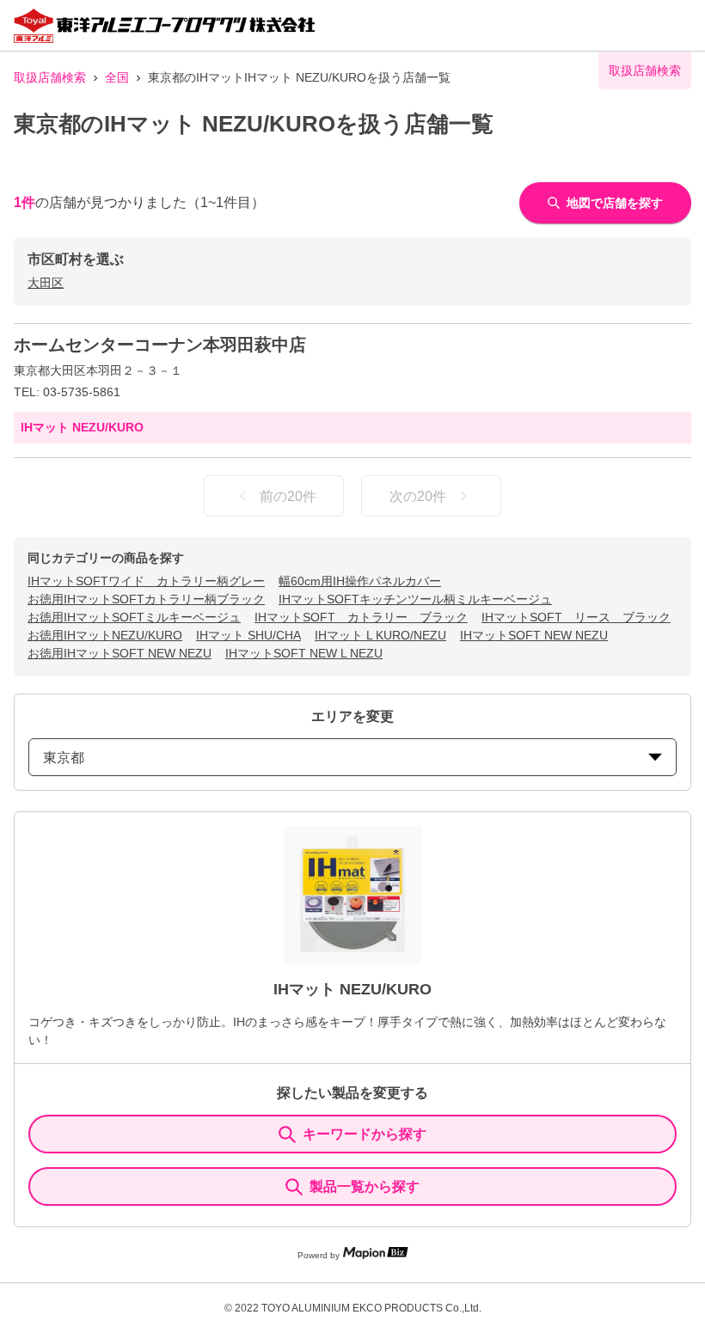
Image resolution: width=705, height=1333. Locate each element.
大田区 (46, 283)
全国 (117, 77)
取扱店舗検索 (50, 77)
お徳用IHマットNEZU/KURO (105, 635)
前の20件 (288, 496)
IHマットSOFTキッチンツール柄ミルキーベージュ (415, 599)
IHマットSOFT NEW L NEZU (304, 653)
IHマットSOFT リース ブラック (576, 617)
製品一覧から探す (365, 1186)
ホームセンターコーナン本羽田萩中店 (160, 344)
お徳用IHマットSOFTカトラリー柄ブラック (146, 599)
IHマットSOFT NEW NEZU (534, 635)
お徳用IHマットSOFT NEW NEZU (120, 653)
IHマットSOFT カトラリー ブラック (361, 617)
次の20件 (417, 496)
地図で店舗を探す (615, 203)
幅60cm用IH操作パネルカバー (360, 581)
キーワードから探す (364, 1134)
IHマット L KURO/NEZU (380, 635)
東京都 (63, 757)
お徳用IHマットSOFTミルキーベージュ (134, 617)
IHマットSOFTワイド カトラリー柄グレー (146, 581)
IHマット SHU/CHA (248, 635)
